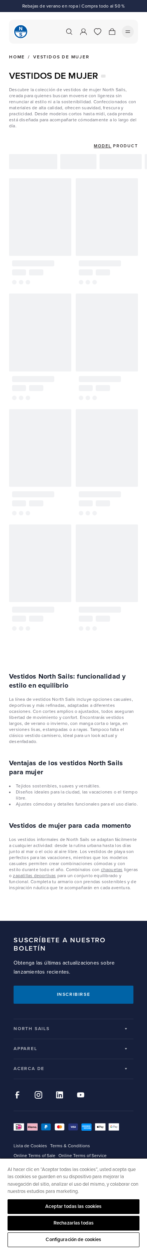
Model (103, 146)
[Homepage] (20, 31)
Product (125, 146)
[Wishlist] (97, 31)
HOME (17, 57)
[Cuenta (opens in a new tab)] (83, 31)
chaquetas (112, 870)
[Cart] (111, 31)
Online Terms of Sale (34, 1156)
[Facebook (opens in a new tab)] (17, 1095)
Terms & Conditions (70, 1146)
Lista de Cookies (30, 1146)
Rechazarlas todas (73, 1223)
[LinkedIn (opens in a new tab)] (59, 1095)
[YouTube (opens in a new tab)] (80, 1095)
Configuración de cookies (73, 1240)
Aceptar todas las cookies (73, 1206)
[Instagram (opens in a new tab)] (38, 1095)
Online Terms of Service (82, 1156)
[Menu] (128, 32)
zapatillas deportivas (34, 876)
